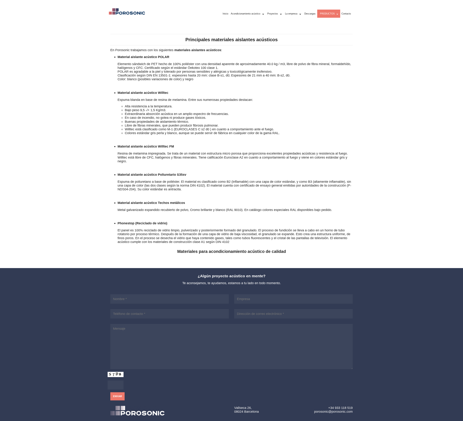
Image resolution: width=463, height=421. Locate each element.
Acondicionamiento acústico (245, 13)
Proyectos (272, 13)
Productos (327, 13)
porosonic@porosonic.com (333, 411)
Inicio (225, 13)
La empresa (291, 13)
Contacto (346, 13)
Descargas (310, 13)
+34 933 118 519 (340, 408)
